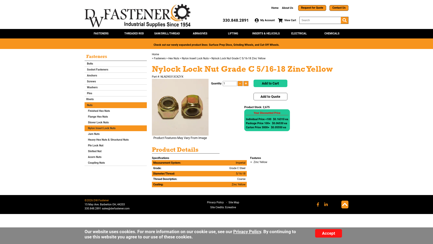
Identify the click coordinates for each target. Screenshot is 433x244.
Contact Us (339, 7)
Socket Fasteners (97, 69)
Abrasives (200, 33)
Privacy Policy (215, 202)
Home (275, 7)
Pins (89, 93)
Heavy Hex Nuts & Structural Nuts (108, 139)
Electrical (299, 33)
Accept (328, 233)
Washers (92, 87)
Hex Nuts (173, 58)
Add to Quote (270, 97)
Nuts (89, 105)
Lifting (233, 33)
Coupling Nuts (96, 162)
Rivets (90, 99)
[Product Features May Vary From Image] (180, 107)
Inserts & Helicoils (266, 33)
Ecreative (230, 207)
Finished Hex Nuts (99, 111)
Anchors (91, 75)
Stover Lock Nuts (98, 122)
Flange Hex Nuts (98, 116)
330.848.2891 (236, 20)
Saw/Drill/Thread (167, 33)
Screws (91, 81)
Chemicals (331, 33)
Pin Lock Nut (95, 145)
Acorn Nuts (94, 157)
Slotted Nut (94, 151)
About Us (287, 7)
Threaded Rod (134, 33)
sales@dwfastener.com (116, 208)
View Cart (290, 20)
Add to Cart (270, 83)
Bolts (89, 63)
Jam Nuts (94, 134)
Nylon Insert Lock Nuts (102, 128)
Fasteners (101, 33)
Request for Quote (312, 7)
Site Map (234, 202)
